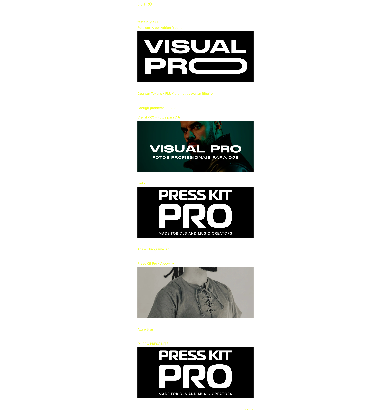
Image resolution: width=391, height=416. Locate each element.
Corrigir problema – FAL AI (157, 108)
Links (141, 183)
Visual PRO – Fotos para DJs (159, 117)
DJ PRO (144, 4)
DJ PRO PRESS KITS (153, 344)
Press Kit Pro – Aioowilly (155, 263)
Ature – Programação (153, 249)
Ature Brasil (146, 329)
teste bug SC (147, 22)
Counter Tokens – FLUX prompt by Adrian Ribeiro (175, 94)
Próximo (249, 409)
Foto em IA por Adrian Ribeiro (159, 28)
